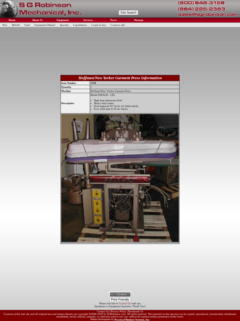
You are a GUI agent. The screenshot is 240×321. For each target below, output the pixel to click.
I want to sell (117, 24)
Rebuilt (16, 24)
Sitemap (138, 20)
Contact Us (125, 303)
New (4, 24)
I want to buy (98, 24)
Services (88, 20)
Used (27, 24)
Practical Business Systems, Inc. (132, 319)
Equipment (62, 20)
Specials (64, 24)
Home (11, 20)
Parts (113, 20)
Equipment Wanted (44, 24)
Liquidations (80, 24)
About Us (37, 20)
